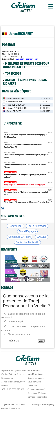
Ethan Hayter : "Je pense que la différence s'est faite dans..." (28, 201)
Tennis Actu (33, 385)
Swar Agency (48, 404)
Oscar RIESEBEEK (15, 102)
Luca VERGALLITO (15, 98)
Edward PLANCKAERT (16, 108)
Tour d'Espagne (27, 231)
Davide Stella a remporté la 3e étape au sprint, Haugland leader (28, 154)
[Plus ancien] (3, 208)
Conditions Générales (37, 393)
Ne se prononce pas (19, 334)
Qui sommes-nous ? (36, 389)
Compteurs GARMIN (19, 237)
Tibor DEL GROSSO (15, 105)
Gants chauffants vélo (27, 242)
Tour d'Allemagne (37, 226)
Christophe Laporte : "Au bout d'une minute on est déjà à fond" (28, 192)
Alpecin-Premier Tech (27, 59)
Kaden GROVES (13, 111)
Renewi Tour (15, 226)
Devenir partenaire (36, 378)
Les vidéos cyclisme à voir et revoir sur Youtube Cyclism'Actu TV (28, 144)
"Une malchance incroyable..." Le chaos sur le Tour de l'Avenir (28, 164)
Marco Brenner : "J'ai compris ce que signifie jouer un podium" (28, 174)
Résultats (14, 340)
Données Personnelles (37, 397)
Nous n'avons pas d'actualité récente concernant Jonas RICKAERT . (25, 82)
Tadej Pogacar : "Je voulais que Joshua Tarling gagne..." (28, 183)
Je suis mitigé (15, 321)
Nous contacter (34, 382)
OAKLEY (41, 237)
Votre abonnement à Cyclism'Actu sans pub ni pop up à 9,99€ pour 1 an (28, 134)
